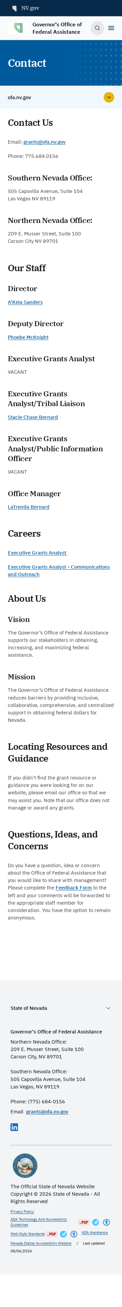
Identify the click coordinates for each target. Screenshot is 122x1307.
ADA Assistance (95, 1232)
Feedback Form (74, 887)
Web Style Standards (28, 1233)
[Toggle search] (97, 28)
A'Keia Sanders (25, 302)
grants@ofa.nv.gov (44, 142)
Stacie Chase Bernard (33, 417)
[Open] (111, 28)
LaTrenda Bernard (28, 507)
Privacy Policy (22, 1211)
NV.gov (30, 7)
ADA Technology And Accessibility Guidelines (39, 1222)
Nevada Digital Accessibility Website (41, 1243)
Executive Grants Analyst (37, 552)
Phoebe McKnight (28, 337)
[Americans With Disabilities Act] (106, 1222)
